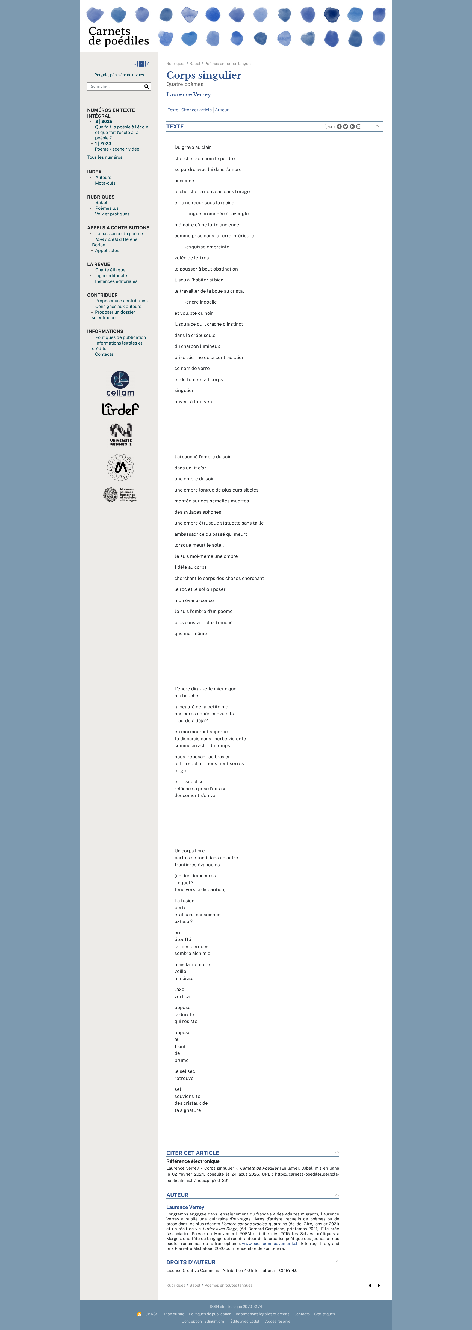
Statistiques (324, 1314)
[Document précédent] (369, 1285)
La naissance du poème (119, 233)
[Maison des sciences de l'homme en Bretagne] (120, 494)
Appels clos (107, 250)
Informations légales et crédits (262, 1314)
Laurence (188, 94)
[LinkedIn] (351, 126)
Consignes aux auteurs (118, 306)
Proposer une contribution (121, 300)
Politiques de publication (120, 337)
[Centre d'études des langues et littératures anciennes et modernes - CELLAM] (120, 384)
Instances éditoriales (116, 281)
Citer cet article (196, 109)
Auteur (222, 109)
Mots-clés (105, 183)
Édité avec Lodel (244, 1321)
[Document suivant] (379, 1285)
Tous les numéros (104, 157)
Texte (173, 109)
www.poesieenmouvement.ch (270, 1243)
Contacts (104, 354)
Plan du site (174, 1314)
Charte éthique (110, 269)
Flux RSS (149, 1314)
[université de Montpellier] (120, 467)
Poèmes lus (107, 208)
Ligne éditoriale (111, 275)
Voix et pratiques (112, 214)
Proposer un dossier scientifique (113, 315)
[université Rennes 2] (120, 434)
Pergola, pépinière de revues (119, 75)
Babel (101, 202)
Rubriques (175, 63)
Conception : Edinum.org (203, 1321)
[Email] (358, 126)
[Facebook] (338, 126)
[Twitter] (345, 126)
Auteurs (103, 177)
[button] (330, 126)
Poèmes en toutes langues (228, 63)
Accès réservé (277, 1321)
